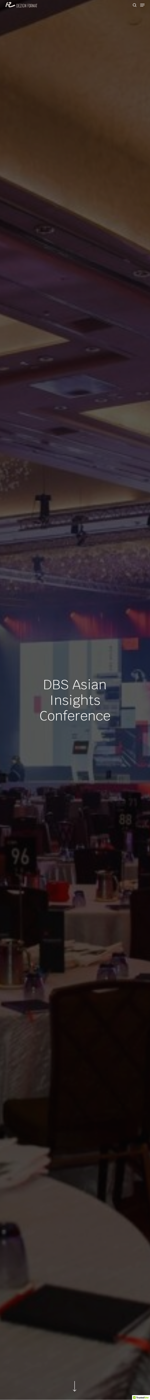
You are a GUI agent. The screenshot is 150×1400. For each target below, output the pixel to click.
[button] (142, 5)
